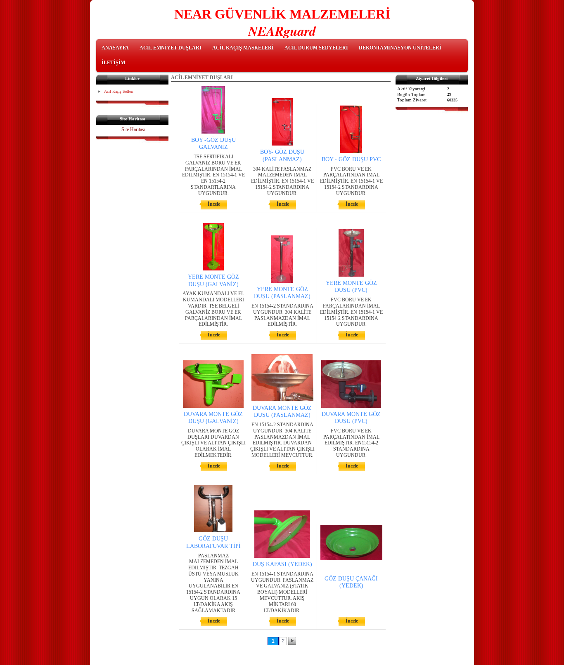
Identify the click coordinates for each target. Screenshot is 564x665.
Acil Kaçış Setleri (118, 91)
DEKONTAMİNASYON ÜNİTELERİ (400, 48)
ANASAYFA (115, 48)
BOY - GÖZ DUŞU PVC (351, 159)
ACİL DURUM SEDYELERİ (316, 48)
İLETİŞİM (113, 63)
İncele (214, 204)
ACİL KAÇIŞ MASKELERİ (243, 48)
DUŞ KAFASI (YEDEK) (282, 564)
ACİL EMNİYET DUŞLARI (170, 48)
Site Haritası (133, 129)
